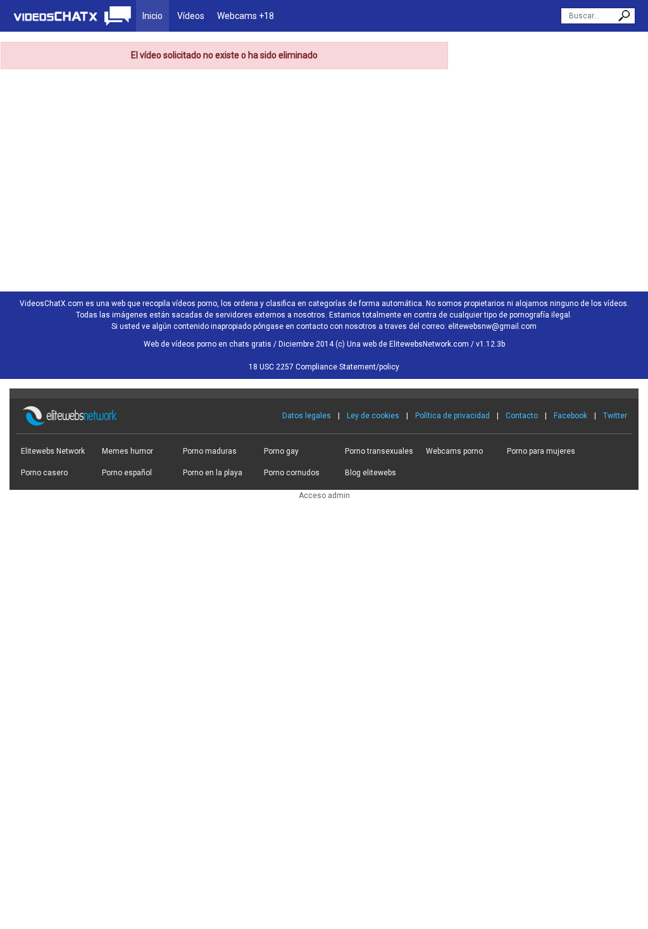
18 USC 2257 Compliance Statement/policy (324, 366)
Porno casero (44, 472)
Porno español (127, 472)
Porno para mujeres (541, 451)
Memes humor (127, 451)
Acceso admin (324, 495)
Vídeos (190, 16)
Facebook (570, 415)
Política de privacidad (452, 415)
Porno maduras (210, 451)
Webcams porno (454, 451)
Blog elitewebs (370, 472)
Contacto (522, 415)
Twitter (615, 415)
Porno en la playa (212, 472)
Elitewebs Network (53, 451)
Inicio (152, 16)
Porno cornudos (292, 472)
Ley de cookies (373, 415)
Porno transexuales (379, 451)
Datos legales (306, 415)
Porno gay (281, 451)
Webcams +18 (245, 16)
